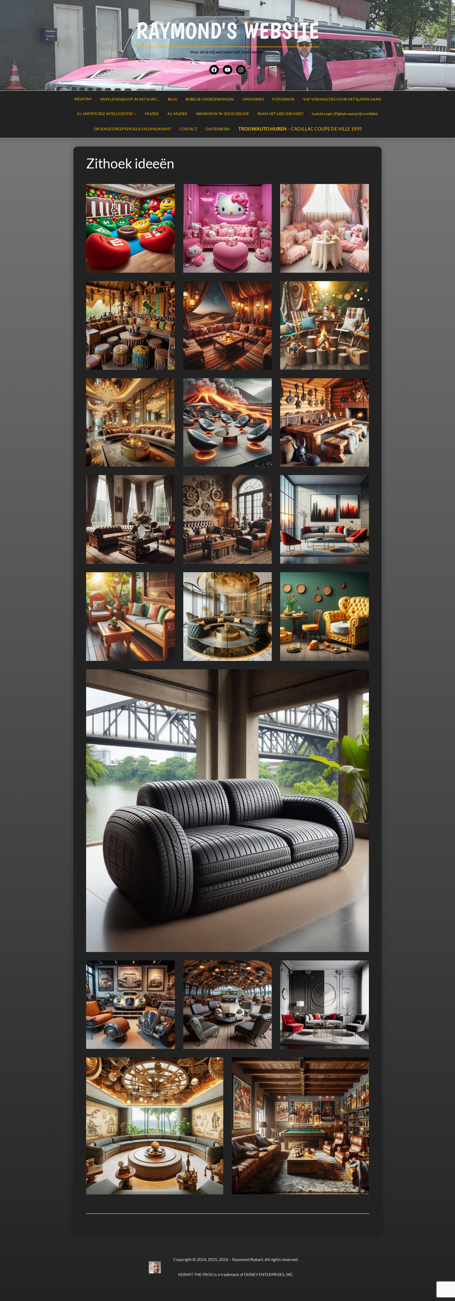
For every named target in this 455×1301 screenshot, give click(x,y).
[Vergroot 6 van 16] (362, 288)
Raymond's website (227, 30)
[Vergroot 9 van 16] (362, 385)
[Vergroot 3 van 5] (362, 967)
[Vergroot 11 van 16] (265, 482)
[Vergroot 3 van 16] (362, 190)
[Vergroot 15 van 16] (362, 579)
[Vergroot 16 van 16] (362, 676)
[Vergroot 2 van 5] (265, 967)
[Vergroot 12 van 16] (362, 482)
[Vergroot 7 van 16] (168, 385)
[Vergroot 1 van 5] (168, 967)
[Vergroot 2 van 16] (265, 190)
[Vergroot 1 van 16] (168, 190)
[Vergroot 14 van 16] (265, 579)
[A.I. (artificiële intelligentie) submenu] (135, 113)
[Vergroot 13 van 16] (168, 579)
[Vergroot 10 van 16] (168, 482)
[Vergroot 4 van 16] (168, 288)
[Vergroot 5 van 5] (362, 1064)
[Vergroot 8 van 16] (265, 385)
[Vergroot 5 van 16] (265, 288)
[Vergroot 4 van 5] (216, 1064)
